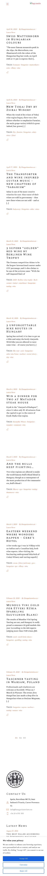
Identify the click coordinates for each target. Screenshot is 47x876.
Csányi (15, 283)
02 (20, 738)
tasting (8, 286)
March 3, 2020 (11, 524)
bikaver (15, 489)
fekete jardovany (25, 563)
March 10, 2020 (12, 318)
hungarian (24, 64)
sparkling (18, 640)
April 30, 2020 (11, 29)
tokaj (34, 132)
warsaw (15, 710)
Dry (14, 132)
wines (8, 135)
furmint (19, 132)
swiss (8, 68)
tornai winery (31, 354)
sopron (24, 707)
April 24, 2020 (11, 100)
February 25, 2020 (13, 672)
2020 (15, 280)
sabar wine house (12, 354)
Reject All (23, 871)
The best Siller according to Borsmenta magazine (23, 835)
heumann (16, 64)
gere (33, 563)
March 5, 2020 (11, 457)
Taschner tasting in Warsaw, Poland (23, 680)
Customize (23, 865)
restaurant (17, 425)
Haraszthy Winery (19, 421)
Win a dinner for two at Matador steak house (21, 399)
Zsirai (14, 135)
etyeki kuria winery (24, 637)
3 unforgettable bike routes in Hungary (21, 328)
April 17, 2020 (11, 167)
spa (16, 566)
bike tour (16, 351)
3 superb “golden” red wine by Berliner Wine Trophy (22, 253)
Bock (35, 280)
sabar (32, 209)
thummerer (10, 492)
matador (9, 425)
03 (24, 738)
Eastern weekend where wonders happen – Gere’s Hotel (21, 536)
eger (20, 489)
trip (7, 357)
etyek (15, 637)
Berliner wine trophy (25, 280)
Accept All (23, 858)
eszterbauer (23, 283)
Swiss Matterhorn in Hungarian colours (22, 39)
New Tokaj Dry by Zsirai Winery (21, 108)
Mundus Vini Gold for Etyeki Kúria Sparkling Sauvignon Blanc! (23, 610)
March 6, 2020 (11, 389)
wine (18, 68)
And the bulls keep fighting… (20, 465)
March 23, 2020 (12, 241)
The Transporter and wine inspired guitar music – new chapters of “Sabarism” (22, 180)
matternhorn (34, 64)
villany (13, 68)
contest (8, 283)
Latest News (10, 32)
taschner (23, 354)
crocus (15, 563)
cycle (22, 351)
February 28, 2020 (13, 598)
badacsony (16, 209)
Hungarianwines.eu (28, 29)
